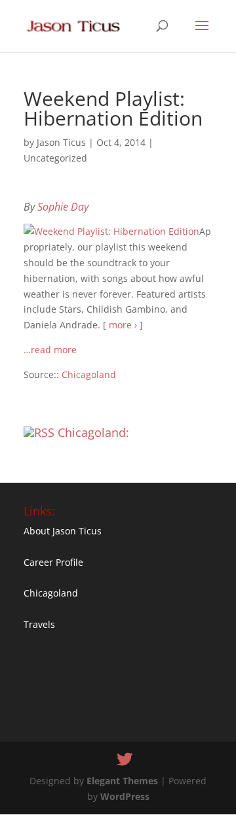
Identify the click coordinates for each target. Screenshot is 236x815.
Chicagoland (89, 374)
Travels (39, 624)
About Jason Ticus (63, 531)
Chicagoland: (93, 432)
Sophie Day (62, 206)
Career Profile (53, 562)
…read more (50, 349)
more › (123, 325)
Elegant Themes (122, 780)
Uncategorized (55, 158)
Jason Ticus (61, 142)
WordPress (124, 796)
